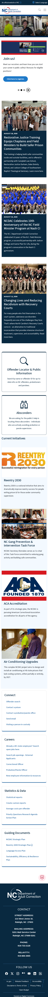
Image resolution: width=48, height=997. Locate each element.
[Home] (14, 8)
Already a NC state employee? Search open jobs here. (22, 748)
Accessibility (37, 981)
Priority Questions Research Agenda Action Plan (21, 816)
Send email (11, 718)
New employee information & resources (23, 775)
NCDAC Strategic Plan (15, 839)
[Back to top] (42, 877)
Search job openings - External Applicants (19, 757)
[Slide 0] (18, 90)
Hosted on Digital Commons (24, 996)
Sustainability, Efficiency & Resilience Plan (22, 858)
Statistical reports (14, 797)
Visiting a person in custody (18, 724)
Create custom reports (16, 803)
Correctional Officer (14, 764)
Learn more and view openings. (19, 83)
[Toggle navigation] (45, 10)
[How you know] (20, 2)
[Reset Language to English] (33, 2)
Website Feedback (22, 981)
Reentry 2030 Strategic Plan (18, 845)
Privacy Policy (35, 986)
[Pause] (28, 90)
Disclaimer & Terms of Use (17, 986)
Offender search (13, 701)
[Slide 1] (21, 90)
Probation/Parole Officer (16, 770)
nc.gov (8, 981)
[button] (38, 10)
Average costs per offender (18, 808)
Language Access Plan (15, 850)
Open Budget (24, 990)
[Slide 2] (24, 90)
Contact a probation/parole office (20, 713)
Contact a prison (13, 707)
